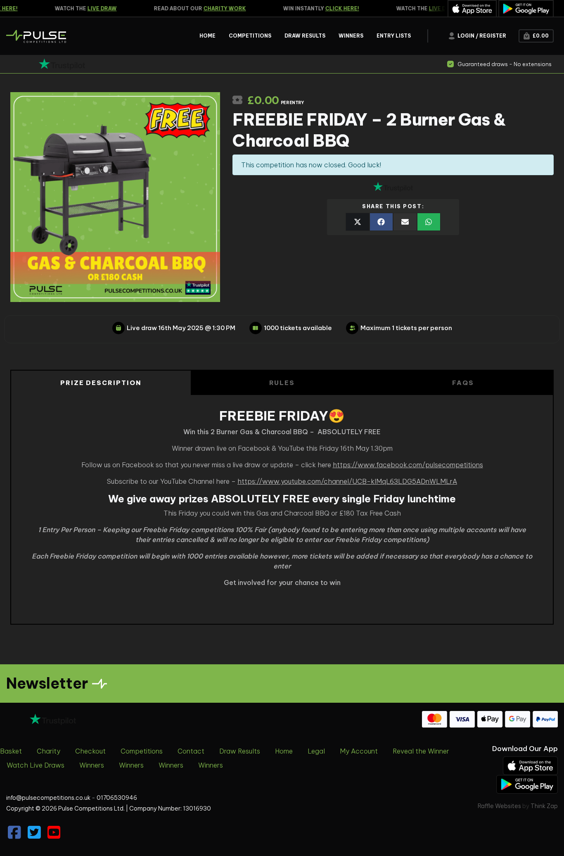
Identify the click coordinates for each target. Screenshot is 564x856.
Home (284, 751)
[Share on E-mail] (405, 222)
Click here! (336, 8)
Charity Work (218, 8)
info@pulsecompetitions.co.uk (48, 797)
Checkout (90, 751)
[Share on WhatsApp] (429, 222)
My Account (359, 751)
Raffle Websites (499, 806)
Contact (191, 751)
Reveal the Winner (421, 751)
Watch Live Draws (35, 765)
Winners (91, 765)
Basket (11, 751)
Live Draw (96, 8)
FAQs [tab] (463, 383)
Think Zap (544, 806)
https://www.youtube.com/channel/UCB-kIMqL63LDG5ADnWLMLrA (347, 481)
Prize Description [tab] (101, 383)
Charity (48, 751)
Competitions (142, 751)
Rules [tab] (282, 383)
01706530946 (117, 797)
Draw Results (239, 751)
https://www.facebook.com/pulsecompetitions (408, 465)
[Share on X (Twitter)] (358, 222)
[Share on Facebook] (381, 222)
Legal (316, 751)
